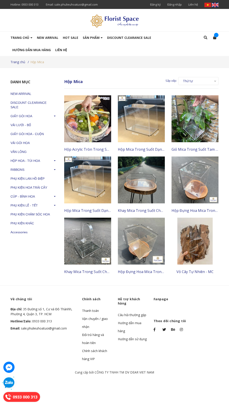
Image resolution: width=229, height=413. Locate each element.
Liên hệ (193, 4)
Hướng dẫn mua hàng (129, 327)
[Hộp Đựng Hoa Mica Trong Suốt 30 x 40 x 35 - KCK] (141, 241)
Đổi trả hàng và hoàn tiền (93, 339)
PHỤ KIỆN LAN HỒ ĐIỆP (28, 178)
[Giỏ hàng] (213, 37)
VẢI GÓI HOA (20, 143)
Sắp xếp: (171, 81)
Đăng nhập (174, 4)
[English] (215, 4)
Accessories (19, 232)
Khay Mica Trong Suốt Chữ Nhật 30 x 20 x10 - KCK (159, 210)
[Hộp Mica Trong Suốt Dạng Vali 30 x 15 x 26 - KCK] (141, 118)
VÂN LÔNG (19, 152)
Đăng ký (155, 4)
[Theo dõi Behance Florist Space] (173, 329)
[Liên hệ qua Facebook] (9, 367)
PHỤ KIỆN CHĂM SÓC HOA (30, 214)
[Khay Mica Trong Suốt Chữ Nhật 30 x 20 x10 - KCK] (141, 179)
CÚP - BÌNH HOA (23, 196)
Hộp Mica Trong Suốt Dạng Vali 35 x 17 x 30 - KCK (105, 210)
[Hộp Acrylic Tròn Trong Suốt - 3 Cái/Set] (87, 118)
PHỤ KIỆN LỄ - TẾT (24, 205)
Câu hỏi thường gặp (132, 315)
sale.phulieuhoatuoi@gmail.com (76, 4)
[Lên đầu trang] (216, 391)
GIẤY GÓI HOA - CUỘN (27, 134)
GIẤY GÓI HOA (21, 116)
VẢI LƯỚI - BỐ (21, 125)
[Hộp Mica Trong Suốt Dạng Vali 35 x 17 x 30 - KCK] (87, 179)
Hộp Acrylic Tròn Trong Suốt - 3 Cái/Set (97, 149)
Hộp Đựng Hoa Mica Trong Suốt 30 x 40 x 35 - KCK (160, 271)
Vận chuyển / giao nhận (95, 323)
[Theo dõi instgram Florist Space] (182, 329)
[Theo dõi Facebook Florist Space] (156, 329)
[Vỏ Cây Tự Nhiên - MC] (195, 241)
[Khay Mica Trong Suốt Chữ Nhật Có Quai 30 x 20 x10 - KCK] (87, 241)
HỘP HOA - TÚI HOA (25, 161)
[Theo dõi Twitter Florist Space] (164, 329)
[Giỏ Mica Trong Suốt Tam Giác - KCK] (195, 118)
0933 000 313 (29, 4)
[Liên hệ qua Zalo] (9, 382)
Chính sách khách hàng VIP (94, 355)
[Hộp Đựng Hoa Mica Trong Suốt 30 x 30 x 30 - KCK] (195, 179)
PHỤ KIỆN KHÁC (22, 223)
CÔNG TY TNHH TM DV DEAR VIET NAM (124, 372)
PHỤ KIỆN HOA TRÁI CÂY (29, 187)
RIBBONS (17, 169)
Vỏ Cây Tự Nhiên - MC (195, 271)
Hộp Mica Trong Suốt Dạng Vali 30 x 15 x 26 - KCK (159, 149)
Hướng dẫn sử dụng (132, 339)
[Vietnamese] (208, 4)
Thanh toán (90, 311)
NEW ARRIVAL (21, 94)
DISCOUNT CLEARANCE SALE (29, 105)
